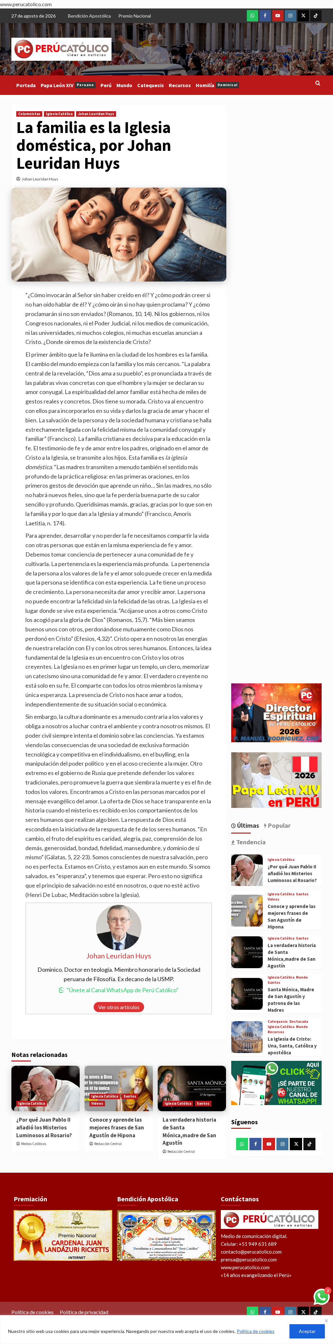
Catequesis (150, 85)
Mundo (124, 85)
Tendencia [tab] (250, 842)
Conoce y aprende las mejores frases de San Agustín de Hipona (116, 1127)
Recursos (180, 85)
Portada (26, 85)
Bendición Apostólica (89, 16)
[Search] (318, 83)
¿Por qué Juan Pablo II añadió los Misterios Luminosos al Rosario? (44, 1127)
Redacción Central (108, 1143)
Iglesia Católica (59, 114)
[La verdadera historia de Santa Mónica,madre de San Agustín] (192, 1088)
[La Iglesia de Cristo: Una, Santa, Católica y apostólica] (247, 1037)
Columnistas (29, 114)
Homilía (216, 85)
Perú (106, 85)
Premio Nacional (134, 16)
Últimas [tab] (247, 825)
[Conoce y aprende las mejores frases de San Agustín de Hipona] (247, 911)
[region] (166, 1329)
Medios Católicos (33, 1143)
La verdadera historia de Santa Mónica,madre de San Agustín (189, 1131)
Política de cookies (255, 1331)
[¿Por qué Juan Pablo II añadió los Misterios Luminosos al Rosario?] (45, 1088)
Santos (130, 1096)
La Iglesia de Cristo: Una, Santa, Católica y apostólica (292, 1046)
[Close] (326, 1320)
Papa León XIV (67, 85)
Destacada (298, 1021)
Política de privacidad (84, 1312)
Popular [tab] (278, 825)
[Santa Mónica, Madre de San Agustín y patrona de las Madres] (247, 994)
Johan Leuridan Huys (96, 114)
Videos (97, 1103)
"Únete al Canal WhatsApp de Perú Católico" (123, 990)
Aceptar (307, 1331)
